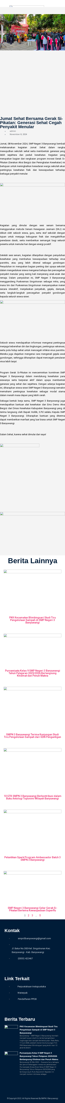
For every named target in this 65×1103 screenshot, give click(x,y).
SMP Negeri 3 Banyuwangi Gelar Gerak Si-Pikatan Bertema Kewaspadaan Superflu (32, 909)
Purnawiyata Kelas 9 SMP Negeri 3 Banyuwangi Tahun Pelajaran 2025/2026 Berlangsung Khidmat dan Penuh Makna (32, 673)
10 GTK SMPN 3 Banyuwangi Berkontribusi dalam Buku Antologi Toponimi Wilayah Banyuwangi (32, 797)
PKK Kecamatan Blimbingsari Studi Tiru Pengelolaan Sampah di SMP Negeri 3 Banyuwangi (32, 620)
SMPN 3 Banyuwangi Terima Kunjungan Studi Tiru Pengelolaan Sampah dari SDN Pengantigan (32, 735)
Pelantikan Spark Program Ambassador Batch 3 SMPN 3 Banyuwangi (32, 858)
